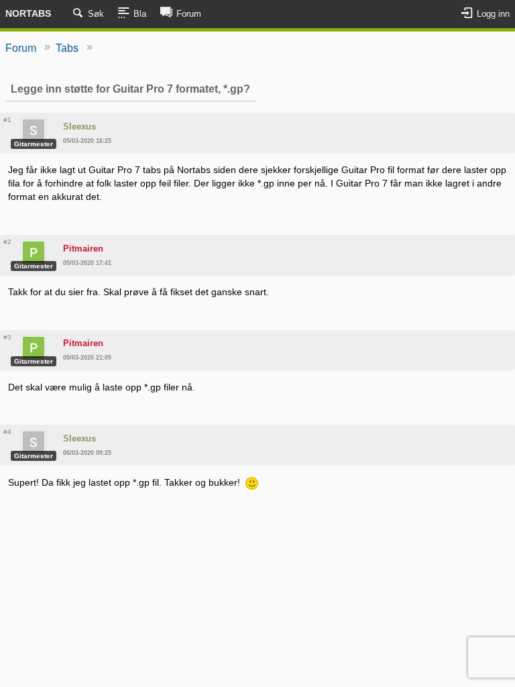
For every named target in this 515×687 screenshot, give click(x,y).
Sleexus (79, 126)
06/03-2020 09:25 (87, 453)
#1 (7, 119)
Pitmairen (83, 249)
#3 (7, 337)
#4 (7, 431)
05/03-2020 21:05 (87, 357)
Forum (20, 48)
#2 (7, 242)
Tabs (67, 48)
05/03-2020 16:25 (87, 141)
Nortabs (28, 13)
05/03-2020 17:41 (87, 263)
